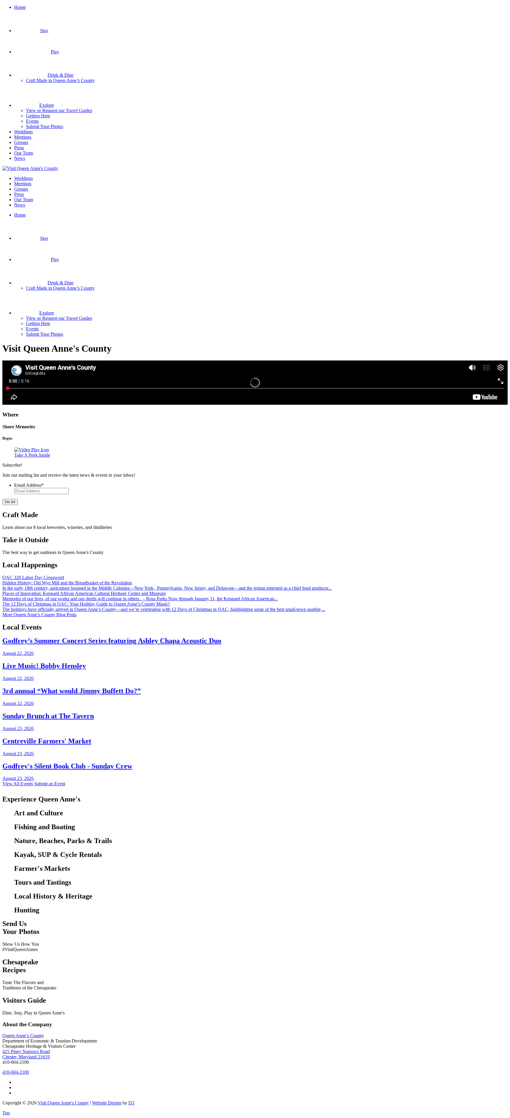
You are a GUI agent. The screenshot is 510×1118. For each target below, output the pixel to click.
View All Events (17, 783)
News (19, 158)
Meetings (22, 137)
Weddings (23, 131)
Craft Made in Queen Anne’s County (60, 80)
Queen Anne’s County (23, 1035)
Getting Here (38, 115)
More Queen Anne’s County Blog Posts (39, 614)
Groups (21, 142)
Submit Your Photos (44, 126)
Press (19, 147)
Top (6, 1112)
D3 (131, 1102)
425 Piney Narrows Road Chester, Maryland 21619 (26, 1054)
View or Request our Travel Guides (59, 110)
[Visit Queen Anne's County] (30, 168)
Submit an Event (49, 783)
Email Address (29, 485)
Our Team (23, 152)
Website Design (106, 1102)
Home (20, 7)
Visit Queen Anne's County (63, 1102)
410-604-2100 (15, 1072)
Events (32, 121)
